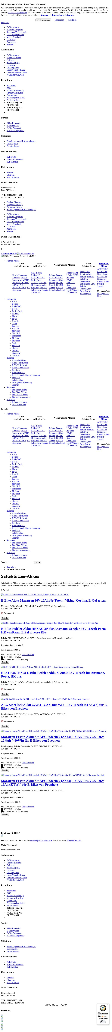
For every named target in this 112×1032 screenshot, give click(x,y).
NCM (75, 275)
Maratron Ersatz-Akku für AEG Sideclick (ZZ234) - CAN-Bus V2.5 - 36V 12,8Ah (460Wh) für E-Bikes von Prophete (52, 738)
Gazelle (52, 285)
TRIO (69, 290)
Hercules (53, 290)
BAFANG (17, 282)
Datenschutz (12, 95)
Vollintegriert (85, 293)
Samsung (35, 287)
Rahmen (90, 276)
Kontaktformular (74, 840)
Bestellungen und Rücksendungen (21, 141)
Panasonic (22, 275)
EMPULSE (102, 271)
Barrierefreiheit (13, 100)
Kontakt (10, 44)
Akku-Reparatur (14, 123)
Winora (75, 290)
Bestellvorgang (13, 62)
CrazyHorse (102, 274)
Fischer (52, 282)
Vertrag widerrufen (15, 93)
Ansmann (16, 290)
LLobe (69, 275)
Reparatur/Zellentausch (16, 32)
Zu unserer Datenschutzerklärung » (57, 15)
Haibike (59, 287)
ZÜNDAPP (72, 292)
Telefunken (36, 290)
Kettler (69, 273)
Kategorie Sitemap (15, 204)
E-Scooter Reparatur (15, 130)
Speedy (100, 286)
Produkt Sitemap (14, 202)
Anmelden (11, 42)
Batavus (59, 275)
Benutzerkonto (13, 146)
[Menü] (107, 1005)
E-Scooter (11, 60)
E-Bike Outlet (13, 125)
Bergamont (54, 280)
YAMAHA (24, 280)
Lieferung (11, 65)
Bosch (15, 275)
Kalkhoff (61, 290)
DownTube (85, 271)
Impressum (11, 85)
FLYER (59, 282)
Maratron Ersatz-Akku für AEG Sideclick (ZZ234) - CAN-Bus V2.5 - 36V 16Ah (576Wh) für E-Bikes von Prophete (52, 782)
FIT (28, 287)
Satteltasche (85, 284)
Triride (106, 281)
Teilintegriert (85, 289)
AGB (9, 88)
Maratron (42, 282)
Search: (4, 562)
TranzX (24, 278)
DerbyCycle (36, 280)
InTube (83, 276)
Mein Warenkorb (14, 37)
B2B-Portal (11, 157)
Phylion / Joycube (38, 285)
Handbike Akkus (14, 57)
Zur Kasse (11, 39)
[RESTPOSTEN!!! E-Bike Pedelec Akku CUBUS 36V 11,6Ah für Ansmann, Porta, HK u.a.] (42, 667)
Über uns (10, 175)
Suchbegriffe (12, 143)
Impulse (15, 280)
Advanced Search (14, 207)
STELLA (71, 282)
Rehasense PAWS (101, 280)
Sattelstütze (85, 281)
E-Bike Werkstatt (14, 128)
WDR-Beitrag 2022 (15, 75)
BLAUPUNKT (19, 287)
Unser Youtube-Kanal (16, 70)
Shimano (16, 278)
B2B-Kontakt (12, 162)
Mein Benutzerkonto (15, 34)
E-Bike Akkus (13, 27)
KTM (75, 273)
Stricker (100, 284)
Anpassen (59, 20)
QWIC (69, 280)
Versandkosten (28, 654)
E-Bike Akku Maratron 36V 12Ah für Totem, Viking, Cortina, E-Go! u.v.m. (53, 600)
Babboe (52, 275)
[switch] (103, 1021)
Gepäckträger (86, 274)
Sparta (69, 285)
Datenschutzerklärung (17, 12)
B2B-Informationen (15, 159)
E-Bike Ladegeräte (15, 29)
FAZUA (25, 282)
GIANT (15, 285)
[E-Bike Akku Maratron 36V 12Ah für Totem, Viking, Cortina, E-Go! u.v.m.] (35, 595)
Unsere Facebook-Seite (17, 72)
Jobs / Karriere (13, 177)
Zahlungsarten (13, 67)
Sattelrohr (84, 279)
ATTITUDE (102, 269)
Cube (61, 280)
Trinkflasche (85, 291)
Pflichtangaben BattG (16, 98)
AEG (22, 285)
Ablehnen (72, 20)
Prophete (70, 278)
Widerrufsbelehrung (15, 90)
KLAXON (102, 276)
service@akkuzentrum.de (41, 840)
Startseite (5, 22)
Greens (52, 287)
